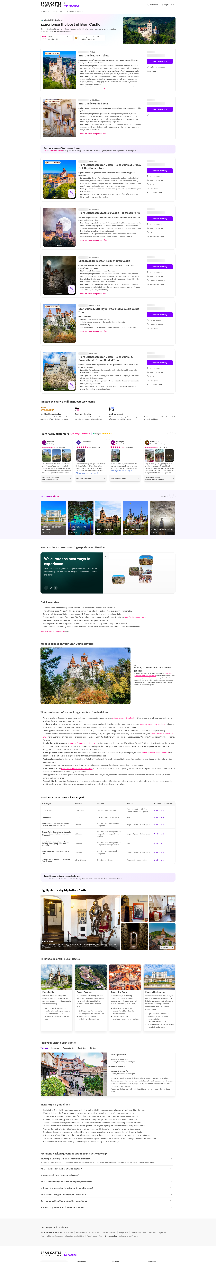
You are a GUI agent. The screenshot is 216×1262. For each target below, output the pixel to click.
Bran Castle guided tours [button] (134, 617)
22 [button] (85, 305)
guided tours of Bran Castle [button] (123, 717)
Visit (62, 11)
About (54, 11)
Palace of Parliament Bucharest (87, 1232)
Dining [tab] (93, 1047)
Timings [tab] (44, 1047)
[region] (59, 70)
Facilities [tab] (82, 1047)
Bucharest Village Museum (158, 1232)
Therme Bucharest (109, 1232)
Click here (158, 810)
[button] (46, 455)
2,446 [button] (86, 52)
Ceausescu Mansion (138, 1232)
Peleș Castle (123, 1232)
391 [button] (85, 161)
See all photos (168, 947)
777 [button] (85, 353)
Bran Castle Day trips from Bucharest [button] (76, 768)
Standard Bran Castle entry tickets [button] (82, 743)
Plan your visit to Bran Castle (52, 631)
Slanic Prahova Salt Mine (74, 1236)
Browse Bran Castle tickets (53, 150)
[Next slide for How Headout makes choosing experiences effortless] (56, 588)
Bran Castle (68, 1232)
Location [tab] (55, 1047)
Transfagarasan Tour (94, 1236)
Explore (46, 11)
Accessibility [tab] (68, 1047)
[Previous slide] (46, 70)
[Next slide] (73, 70)
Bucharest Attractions (75, 11)
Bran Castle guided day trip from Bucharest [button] (153, 674)
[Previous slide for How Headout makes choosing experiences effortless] (46, 588)
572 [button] (85, 100)
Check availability (160, 60)
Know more (44, 422)
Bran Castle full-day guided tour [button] (155, 752)
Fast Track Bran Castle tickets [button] (152, 724)
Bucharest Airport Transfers (129, 1236)
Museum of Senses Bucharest (51, 1236)
